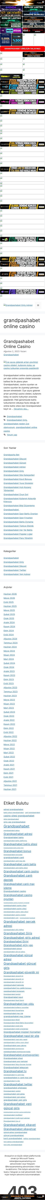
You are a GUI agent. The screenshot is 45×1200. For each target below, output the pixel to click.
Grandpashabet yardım (12, 1091)
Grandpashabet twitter (18, 1084)
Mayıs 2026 (9, 598)
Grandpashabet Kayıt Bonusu (18, 479)
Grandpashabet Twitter (15, 570)
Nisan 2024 (9, 655)
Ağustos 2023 (10, 687)
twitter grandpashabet (31, 1138)
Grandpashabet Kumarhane (14, 1010)
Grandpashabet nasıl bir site (21, 1035)
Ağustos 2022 (10, 736)
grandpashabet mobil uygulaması (16, 1029)
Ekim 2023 (9, 679)
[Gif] (22, 130)
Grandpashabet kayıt (13, 997)
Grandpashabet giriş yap (18, 945)
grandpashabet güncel (13, 949)
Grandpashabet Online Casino (19, 344)
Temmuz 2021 (10, 785)
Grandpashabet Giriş (17, 420)
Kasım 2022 (9, 724)
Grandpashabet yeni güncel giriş (18, 1106)
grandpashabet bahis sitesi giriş (14, 848)
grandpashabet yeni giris (15, 1100)
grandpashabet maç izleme (17, 1016)
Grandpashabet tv (15, 1071)
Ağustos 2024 (10, 639)
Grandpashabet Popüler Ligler (18, 534)
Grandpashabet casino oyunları (18, 897)
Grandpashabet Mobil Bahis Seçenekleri (18, 1023)
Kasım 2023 (9, 675)
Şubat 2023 (9, 712)
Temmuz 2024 (11, 643)
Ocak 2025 (9, 618)
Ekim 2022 (9, 728)
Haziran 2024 (10, 647)
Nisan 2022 (9, 748)
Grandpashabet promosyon (14, 1048)
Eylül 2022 (9, 732)
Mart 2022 (9, 752)
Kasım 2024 (9, 626)
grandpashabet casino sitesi (15, 905)
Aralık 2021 (9, 765)
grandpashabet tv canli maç (14, 1075)
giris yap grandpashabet (14, 822)
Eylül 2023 (9, 683)
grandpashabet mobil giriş (13, 1026)
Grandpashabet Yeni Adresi (17, 574)
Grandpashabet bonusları (13, 855)
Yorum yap (12, 435)
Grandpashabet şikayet (20, 1125)
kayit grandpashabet (13, 1138)
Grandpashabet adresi (18, 834)
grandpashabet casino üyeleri (15, 915)
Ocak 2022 (9, 761)
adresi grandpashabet (13, 809)
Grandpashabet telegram (16, 1067)
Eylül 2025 (9, 602)
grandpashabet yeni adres (14, 1094)
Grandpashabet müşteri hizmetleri (22, 1032)
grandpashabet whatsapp (15, 1088)
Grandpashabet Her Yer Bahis (18, 530)
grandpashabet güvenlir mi (14, 979)
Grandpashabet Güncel (15, 463)
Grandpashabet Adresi (15, 467)
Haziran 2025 (10, 606)
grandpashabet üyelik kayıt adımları (17, 1118)
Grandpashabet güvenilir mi (21, 972)
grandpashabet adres (12, 830)
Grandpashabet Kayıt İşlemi (14, 1000)
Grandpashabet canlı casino (21, 871)
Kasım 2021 (9, 769)
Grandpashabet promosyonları (21, 1054)
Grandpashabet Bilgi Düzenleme (19, 505)
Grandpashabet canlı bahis (20, 864)
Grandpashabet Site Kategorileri (19, 475)
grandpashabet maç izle (13, 1013)
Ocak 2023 (9, 716)
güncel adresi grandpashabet (15, 1132)
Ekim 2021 (8, 773)
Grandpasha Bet (11, 455)
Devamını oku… (21, 409)
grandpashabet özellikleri (13, 1115)
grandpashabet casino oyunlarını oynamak (16, 903)
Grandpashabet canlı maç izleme (19, 885)
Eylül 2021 (8, 777)
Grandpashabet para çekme (15, 1045)
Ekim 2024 (9, 630)
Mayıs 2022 (9, 744)
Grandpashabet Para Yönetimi (18, 538)
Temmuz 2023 (11, 691)
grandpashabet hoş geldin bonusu (17, 988)
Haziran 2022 (10, 740)
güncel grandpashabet (14, 1135)
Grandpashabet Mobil (12, 1020)
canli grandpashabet (32, 812)
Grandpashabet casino (15, 891)
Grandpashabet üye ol (12, 1121)
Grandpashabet (14, 416)
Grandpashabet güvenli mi (13, 976)
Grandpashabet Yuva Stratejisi (18, 483)
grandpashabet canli (14, 857)
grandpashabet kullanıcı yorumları (16, 1007)
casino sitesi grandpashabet (19, 815)
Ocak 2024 (9, 667)
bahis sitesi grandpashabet (14, 812)
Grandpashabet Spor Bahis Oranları (21, 514)
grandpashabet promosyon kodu (17, 1052)
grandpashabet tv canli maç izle (18, 1078)
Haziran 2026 (10, 594)
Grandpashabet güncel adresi (18, 957)
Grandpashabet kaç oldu (19, 1003)
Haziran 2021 (10, 789)
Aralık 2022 (9, 720)
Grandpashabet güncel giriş (20, 966)
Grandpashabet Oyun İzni (16, 494)
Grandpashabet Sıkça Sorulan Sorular (17, 1064)
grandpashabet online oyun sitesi (16, 1042)
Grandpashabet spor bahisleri (16, 1061)
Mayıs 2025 (9, 610)
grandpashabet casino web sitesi (16, 912)
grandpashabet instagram (14, 991)
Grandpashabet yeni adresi (14, 1097)
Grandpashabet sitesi (13, 1058)
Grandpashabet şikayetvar (20, 1128)
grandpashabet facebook (27, 918)
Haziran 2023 (10, 696)
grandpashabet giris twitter (14, 930)
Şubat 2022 (9, 757)
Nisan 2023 (9, 704)
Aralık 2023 (9, 671)
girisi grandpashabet (11, 819)
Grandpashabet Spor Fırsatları (18, 518)
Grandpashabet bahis (14, 837)
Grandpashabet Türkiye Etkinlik (19, 526)
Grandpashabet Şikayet (15, 459)
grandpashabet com (11, 918)
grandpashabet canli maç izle (14, 861)
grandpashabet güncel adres (14, 952)
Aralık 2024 (9, 622)
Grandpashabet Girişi (16, 941)
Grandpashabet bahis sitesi (20, 844)
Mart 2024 (9, 659)
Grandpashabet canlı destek (18, 878)
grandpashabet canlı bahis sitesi (16, 868)
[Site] (22, 81)
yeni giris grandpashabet (13, 1145)
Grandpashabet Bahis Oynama (18, 522)
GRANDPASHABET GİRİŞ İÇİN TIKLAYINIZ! (22, 48)
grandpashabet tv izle (12, 1081)
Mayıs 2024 (9, 651)
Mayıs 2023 (9, 700)
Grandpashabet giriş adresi (22, 937)
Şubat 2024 (9, 663)
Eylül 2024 (9, 634)
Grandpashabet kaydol (12, 994)
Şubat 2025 (9, 614)
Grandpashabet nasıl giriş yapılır (15, 1039)
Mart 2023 (9, 708)
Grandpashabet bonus (17, 851)
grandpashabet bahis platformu (15, 841)
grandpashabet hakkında (14, 985)
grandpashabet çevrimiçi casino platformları (17, 1112)
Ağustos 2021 (10, 781)
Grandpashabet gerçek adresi (19, 924)
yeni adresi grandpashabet (14, 1142)
